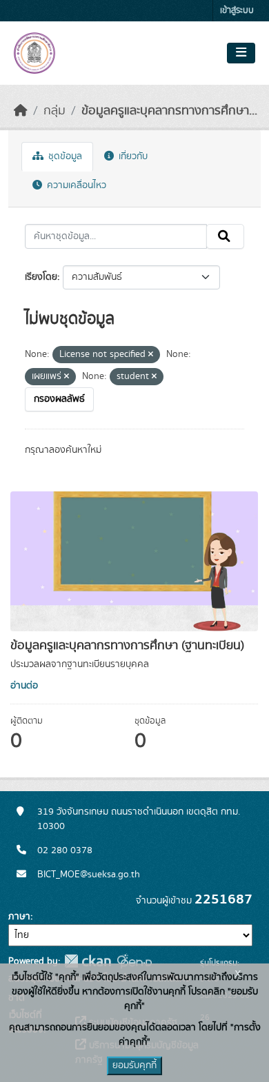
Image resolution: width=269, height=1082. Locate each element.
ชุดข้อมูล (64, 156)
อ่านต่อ (24, 686)
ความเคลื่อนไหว (75, 185)
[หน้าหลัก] (21, 111)
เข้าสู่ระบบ (237, 10)
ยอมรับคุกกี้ (134, 1065)
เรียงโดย (41, 277)
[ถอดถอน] (150, 354)
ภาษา (19, 916)
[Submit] (225, 236)
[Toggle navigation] (241, 53)
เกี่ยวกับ (132, 156)
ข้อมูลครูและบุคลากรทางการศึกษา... (169, 111)
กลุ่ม (54, 111)
